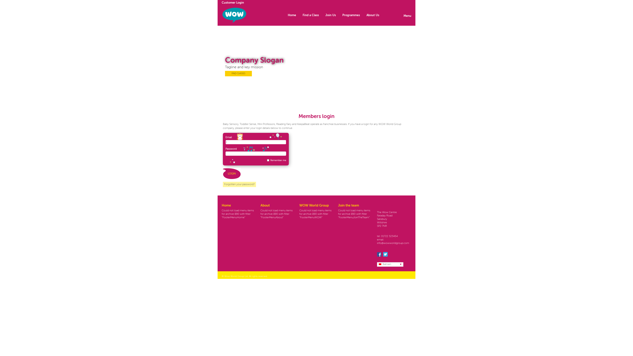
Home (292, 15)
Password (231, 149)
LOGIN (232, 173)
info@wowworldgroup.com (393, 243)
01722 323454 (389, 236)
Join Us (330, 15)
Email (229, 137)
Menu (407, 16)
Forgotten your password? (239, 184)
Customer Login (233, 2)
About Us (372, 15)
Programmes (351, 15)
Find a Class (311, 15)
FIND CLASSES (238, 74)
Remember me (278, 160)
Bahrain (387, 264)
